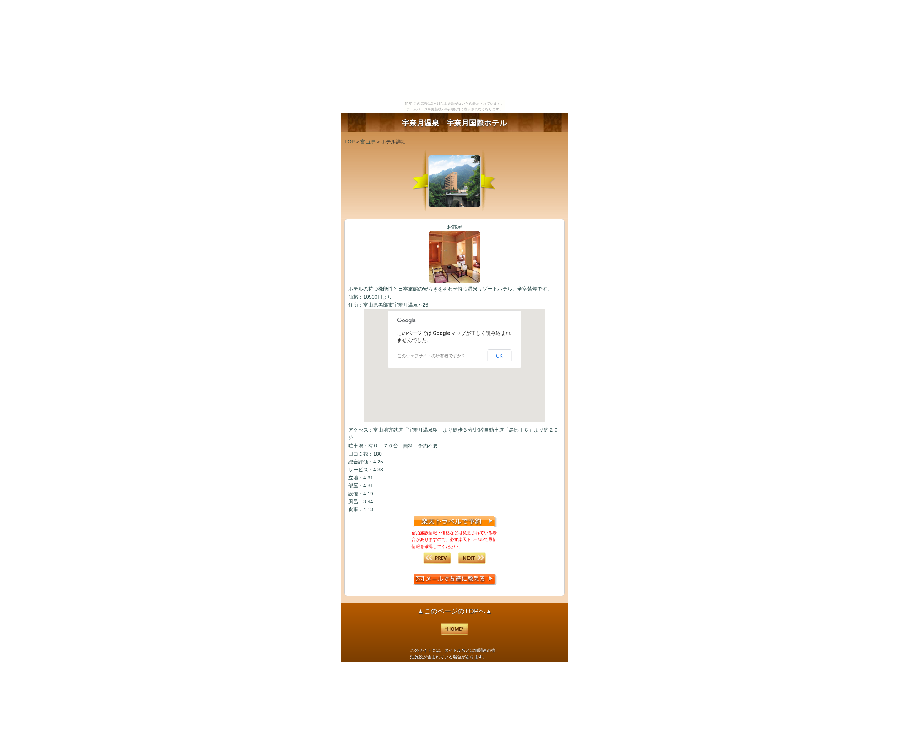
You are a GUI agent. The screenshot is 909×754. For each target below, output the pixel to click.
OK (499, 356)
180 (377, 454)
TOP (349, 142)
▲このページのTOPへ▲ (454, 611)
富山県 (367, 142)
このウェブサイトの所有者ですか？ (431, 355)
